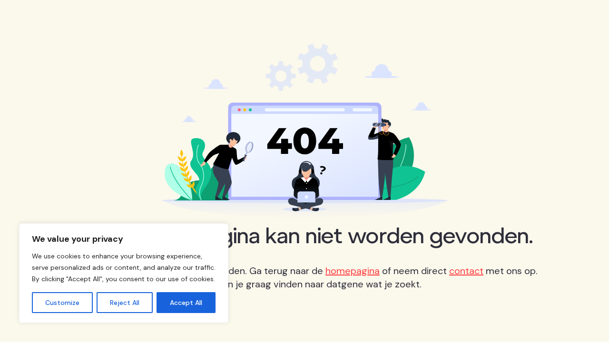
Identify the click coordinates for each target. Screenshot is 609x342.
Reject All (124, 302)
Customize (62, 302)
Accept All (186, 302)
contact (466, 271)
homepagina (352, 271)
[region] (123, 273)
